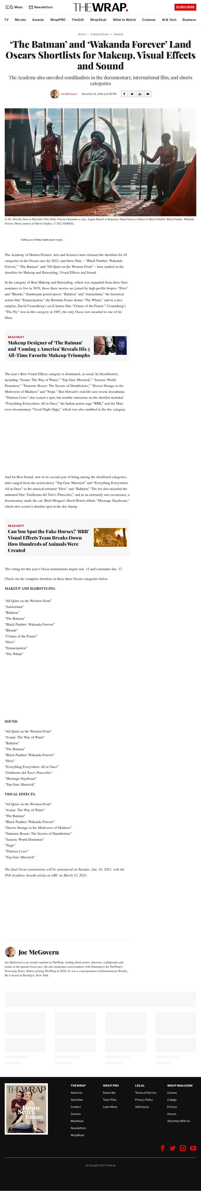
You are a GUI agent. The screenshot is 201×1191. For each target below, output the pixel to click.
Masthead (77, 1121)
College (172, 1099)
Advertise (77, 1099)
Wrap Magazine (180, 1085)
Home (82, 34)
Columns (148, 20)
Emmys (172, 1106)
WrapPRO (57, 20)
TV (6, 20)
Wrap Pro (111, 1085)
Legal (140, 1085)
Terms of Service (145, 1092)
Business (189, 20)
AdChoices (142, 1106)
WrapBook (77, 1135)
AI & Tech (169, 20)
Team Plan (109, 1099)
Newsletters (43, 7)
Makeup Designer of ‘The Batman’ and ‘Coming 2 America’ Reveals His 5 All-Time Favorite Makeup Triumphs (49, 348)
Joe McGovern (69, 93)
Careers (76, 1114)
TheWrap (78, 1085)
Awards (38, 20)
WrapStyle (98, 20)
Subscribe (185, 7)
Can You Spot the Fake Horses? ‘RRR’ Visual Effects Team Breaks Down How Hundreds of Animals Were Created (48, 540)
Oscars (171, 1114)
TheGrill (78, 20)
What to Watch (124, 20)
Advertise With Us (178, 1121)
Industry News (100, 34)
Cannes (172, 1092)
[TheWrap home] (100, 7)
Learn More (110, 1106)
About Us (76, 1092)
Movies (20, 20)
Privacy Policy (144, 1099)
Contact (76, 1106)
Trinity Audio (41, 239)
